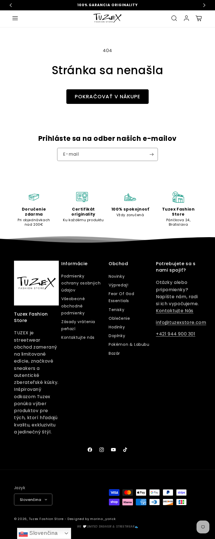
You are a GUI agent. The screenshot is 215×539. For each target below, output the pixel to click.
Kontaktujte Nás (174, 310)
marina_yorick (103, 519)
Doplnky (117, 336)
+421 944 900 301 (175, 334)
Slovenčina (43, 533)
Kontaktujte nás (78, 337)
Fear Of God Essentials (121, 297)
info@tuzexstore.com (181, 322)
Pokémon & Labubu (129, 344)
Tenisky (116, 309)
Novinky (117, 276)
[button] (15, 18)
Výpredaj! (118, 285)
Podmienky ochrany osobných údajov (81, 283)
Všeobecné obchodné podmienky (73, 306)
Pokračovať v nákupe (107, 96)
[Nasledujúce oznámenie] (204, 5)
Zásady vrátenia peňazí (78, 325)
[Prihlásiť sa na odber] (151, 154)
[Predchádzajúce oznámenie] (11, 5)
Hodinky (117, 327)
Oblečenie (119, 318)
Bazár (114, 353)
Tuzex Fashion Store (46, 519)
